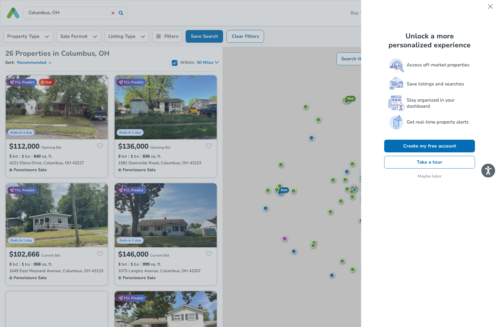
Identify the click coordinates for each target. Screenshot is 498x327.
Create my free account (429, 146)
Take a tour (429, 162)
